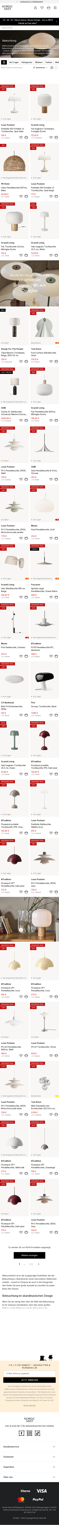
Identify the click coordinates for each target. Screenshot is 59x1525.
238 (31, 1264)
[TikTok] (37, 1433)
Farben (49, 62)
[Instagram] (29, 1433)
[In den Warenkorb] (26, 137)
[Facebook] (22, 1433)
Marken (39, 62)
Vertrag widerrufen (29, 1405)
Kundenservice (11, 1446)
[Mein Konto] (35, 7)
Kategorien (27, 62)
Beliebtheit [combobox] (40, 68)
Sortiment (8, 1457)
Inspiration (8, 1467)
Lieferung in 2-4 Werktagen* (31, 2)
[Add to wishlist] (21, 137)
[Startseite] (7, 7)
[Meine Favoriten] (42, 7)
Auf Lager (14, 62)
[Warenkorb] (48, 7)
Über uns (8, 1477)
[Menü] (55, 7)
